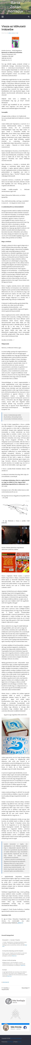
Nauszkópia (25, 988)
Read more (14, 955)
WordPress (10, 1041)
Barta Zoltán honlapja (15, 6)
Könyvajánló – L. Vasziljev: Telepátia (11, 940)
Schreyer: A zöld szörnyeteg (9, 960)
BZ (17, 33)
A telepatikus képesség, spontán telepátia (12, 951)
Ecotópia (4, 969)
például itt (20, 923)
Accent (19, 1041)
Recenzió (6, 982)
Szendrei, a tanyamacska (5, 988)
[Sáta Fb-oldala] (15, 1027)
